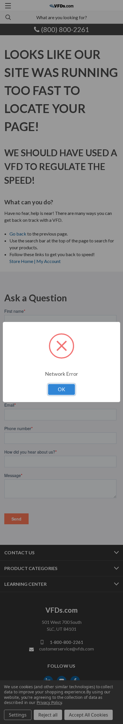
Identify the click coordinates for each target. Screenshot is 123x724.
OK (61, 389)
